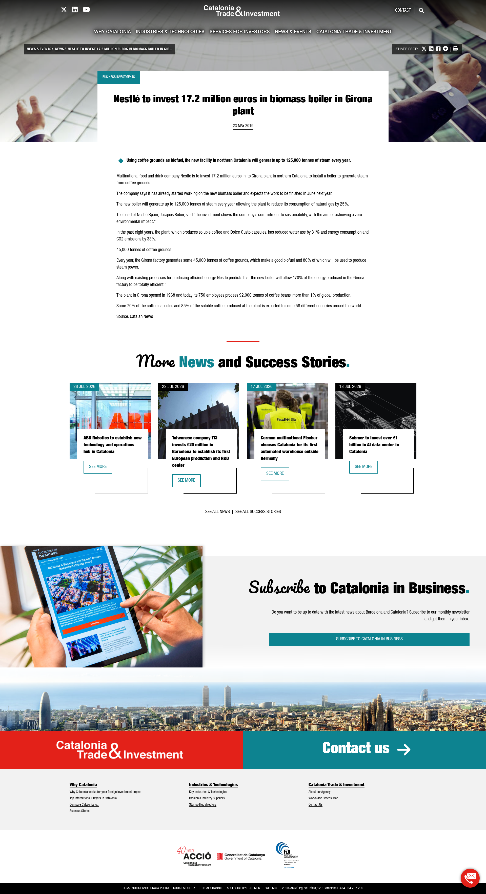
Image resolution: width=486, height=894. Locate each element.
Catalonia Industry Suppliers (207, 798)
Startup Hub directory (202, 805)
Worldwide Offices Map (323, 798)
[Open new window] (470, 878)
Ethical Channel (211, 888)
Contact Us (315, 805)
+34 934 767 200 (351, 888)
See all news (217, 512)
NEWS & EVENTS (39, 49)
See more (100, 469)
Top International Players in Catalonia (93, 798)
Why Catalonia (112, 32)
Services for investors (240, 32)
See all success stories (258, 512)
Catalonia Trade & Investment (354, 32)
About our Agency (320, 792)
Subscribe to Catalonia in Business (369, 639)
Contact (403, 10)
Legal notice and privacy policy (146, 888)
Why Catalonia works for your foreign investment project (105, 792)
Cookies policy (184, 888)
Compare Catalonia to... (84, 805)
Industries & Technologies (170, 32)
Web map (272, 888)
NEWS (59, 49)
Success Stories (80, 811)
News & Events (293, 32)
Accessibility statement (244, 888)
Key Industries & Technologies (208, 792)
